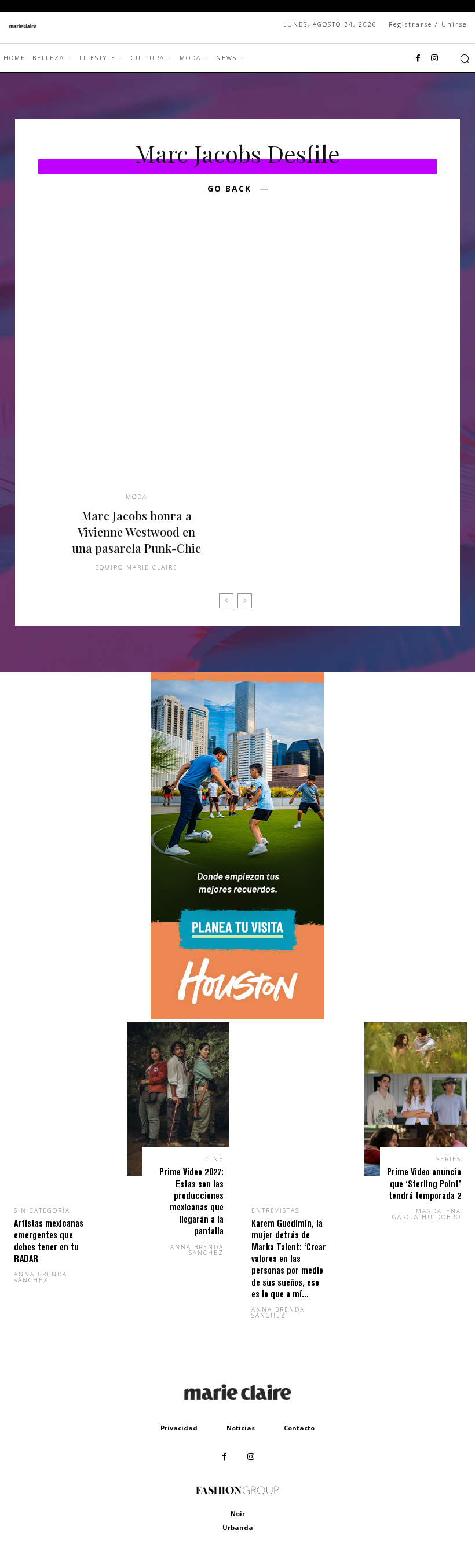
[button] (464, 58)
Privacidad (179, 1427)
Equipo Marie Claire (136, 567)
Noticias (240, 1427)
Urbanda (237, 1527)
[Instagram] (434, 58)
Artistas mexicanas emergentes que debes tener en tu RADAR (48, 1240)
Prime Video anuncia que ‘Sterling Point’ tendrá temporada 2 (424, 1183)
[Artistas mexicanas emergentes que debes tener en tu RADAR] (59, 1124)
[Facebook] (418, 58)
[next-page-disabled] (244, 600)
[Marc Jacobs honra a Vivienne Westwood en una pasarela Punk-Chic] (136, 359)
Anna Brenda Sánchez (40, 1277)
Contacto (299, 1427)
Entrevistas (275, 1210)
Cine (215, 1159)
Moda (136, 497)
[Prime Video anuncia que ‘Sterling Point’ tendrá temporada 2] (415, 1099)
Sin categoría (42, 1210)
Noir (238, 1513)
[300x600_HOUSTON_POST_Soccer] (237, 1016)
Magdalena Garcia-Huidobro (426, 1214)
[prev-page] (226, 600)
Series (448, 1159)
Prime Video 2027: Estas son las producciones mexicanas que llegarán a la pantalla (191, 1201)
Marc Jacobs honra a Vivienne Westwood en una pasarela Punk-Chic (136, 532)
